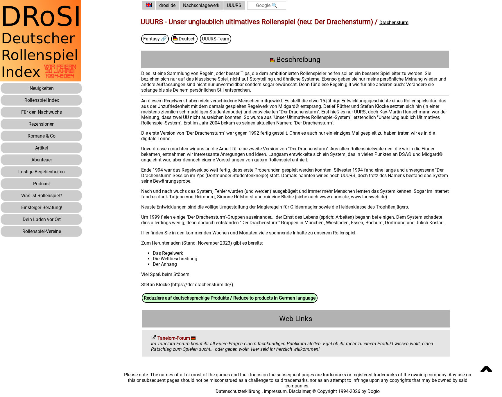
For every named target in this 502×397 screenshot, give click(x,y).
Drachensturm (393, 22)
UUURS (234, 5)
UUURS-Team (215, 39)
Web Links (295, 318)
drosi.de (167, 5)
